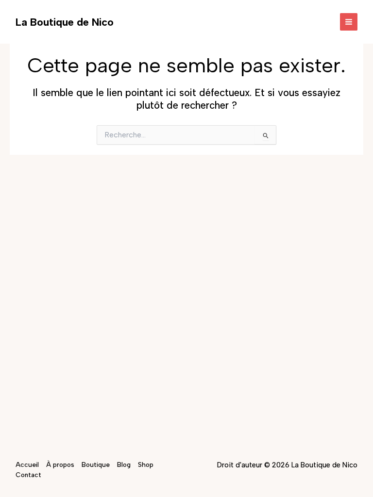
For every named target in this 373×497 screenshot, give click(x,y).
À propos (60, 464)
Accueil (27, 464)
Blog (124, 464)
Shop (145, 464)
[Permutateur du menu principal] (349, 22)
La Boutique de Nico (65, 22)
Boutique (96, 464)
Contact (28, 475)
